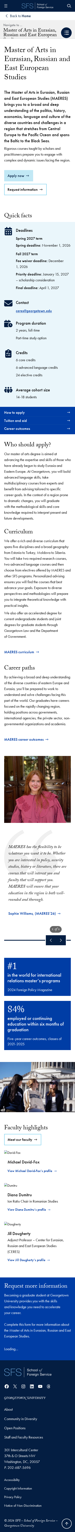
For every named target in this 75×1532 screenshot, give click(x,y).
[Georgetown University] (25, 1398)
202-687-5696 (19, 1467)
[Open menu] (6, 6)
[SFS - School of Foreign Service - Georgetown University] (37, 6)
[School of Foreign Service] (27, 1372)
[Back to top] (67, 1524)
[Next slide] (61, 940)
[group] (37, 835)
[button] (66, 32)
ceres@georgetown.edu (34, 310)
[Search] (69, 6)
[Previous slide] (51, 940)
